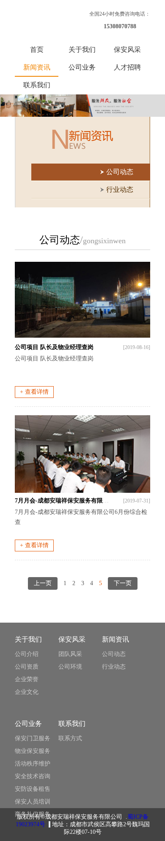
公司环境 (70, 667)
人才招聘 (127, 67)
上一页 (43, 583)
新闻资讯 (36, 67)
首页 (37, 49)
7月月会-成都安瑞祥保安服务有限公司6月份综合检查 (84, 500)
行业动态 (114, 667)
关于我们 (82, 49)
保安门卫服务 (32, 738)
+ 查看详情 (34, 392)
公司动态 (114, 654)
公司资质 (26, 667)
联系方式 (70, 738)
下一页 (123, 583)
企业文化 (26, 692)
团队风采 (70, 654)
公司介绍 (26, 654)
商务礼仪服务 (32, 814)
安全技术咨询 (32, 776)
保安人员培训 (32, 801)
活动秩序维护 (32, 763)
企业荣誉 (26, 679)
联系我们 (36, 85)
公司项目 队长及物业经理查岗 (54, 347)
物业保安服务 (32, 751)
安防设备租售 (32, 789)
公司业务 (82, 67)
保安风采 (127, 49)
